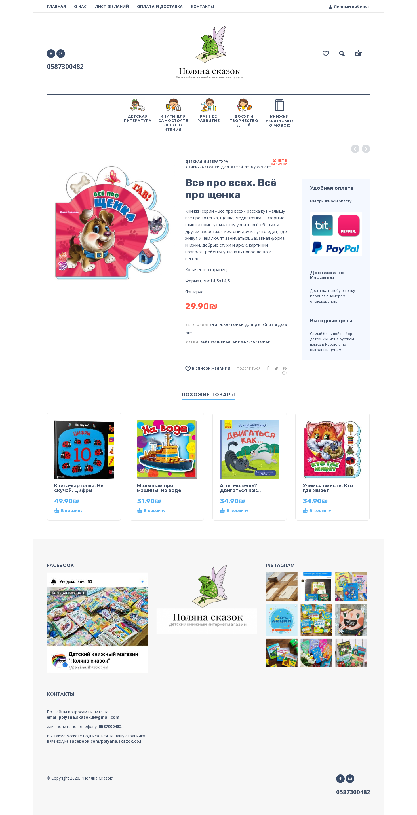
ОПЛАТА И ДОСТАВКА (160, 6)
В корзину (72, 510)
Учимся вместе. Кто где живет (328, 488)
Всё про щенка (216, 341)
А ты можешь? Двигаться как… (240, 488)
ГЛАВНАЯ (56, 6)
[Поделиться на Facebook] (266, 368)
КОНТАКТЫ (202, 6)
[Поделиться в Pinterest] (283, 368)
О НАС (80, 6)
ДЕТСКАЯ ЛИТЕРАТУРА (206, 161)
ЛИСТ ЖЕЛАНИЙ (112, 6)
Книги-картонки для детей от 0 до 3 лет (228, 167)
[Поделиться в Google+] (283, 373)
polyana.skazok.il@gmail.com (89, 717)
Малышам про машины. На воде (159, 488)
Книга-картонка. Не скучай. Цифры (79, 488)
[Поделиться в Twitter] (274, 368)
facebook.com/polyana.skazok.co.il (106, 741)
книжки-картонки (252, 341)
